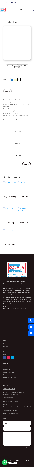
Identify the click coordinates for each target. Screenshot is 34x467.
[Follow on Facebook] (25, 3)
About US (5, 349)
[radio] (11, 79)
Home (5, 344)
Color (5, 79)
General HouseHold (8, 372)
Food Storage (6, 369)
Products (5, 351)
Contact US (6, 346)
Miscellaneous (7, 380)
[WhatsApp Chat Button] (5, 462)
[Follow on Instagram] (29, 3)
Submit (27, 448)
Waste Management (8, 375)
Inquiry (7, 91)
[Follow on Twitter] (27, 3)
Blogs (4, 354)
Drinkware (6, 367)
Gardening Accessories (9, 377)
